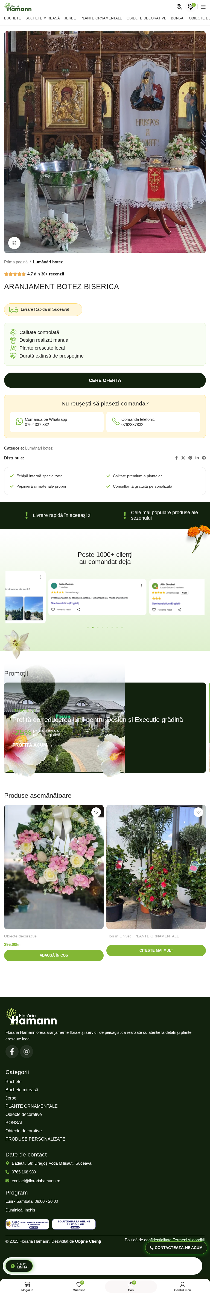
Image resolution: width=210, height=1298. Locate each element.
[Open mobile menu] (203, 6)
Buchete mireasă (21, 1089)
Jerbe (10, 1098)
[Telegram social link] (204, 458)
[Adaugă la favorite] (96, 812)
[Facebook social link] (176, 458)
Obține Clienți (88, 1241)
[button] (88, 627)
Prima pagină (16, 262)
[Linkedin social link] (197, 458)
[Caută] (179, 6)
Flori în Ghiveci (119, 936)
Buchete (13, 1081)
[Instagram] (26, 1051)
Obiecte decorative (20, 936)
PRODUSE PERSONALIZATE (35, 1139)
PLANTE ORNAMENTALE (157, 936)
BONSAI (13, 1122)
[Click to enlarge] (14, 243)
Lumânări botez (48, 262)
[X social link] (183, 458)
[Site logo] (17, 6)
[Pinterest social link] (190, 458)
